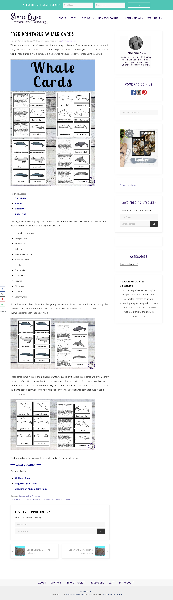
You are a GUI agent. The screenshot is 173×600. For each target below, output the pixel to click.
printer (18, 203)
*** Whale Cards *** (26, 465)
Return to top (86, 591)
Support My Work (128, 185)
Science (68, 499)
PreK (53, 499)
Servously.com (109, 594)
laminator (20, 208)
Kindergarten (46, 499)
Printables (36, 496)
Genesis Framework (74, 594)
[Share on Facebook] (2, 289)
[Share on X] (2, 294)
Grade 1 (22, 499)
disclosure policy (69, 40)
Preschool (60, 499)
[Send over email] (2, 304)
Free (16, 499)
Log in (119, 594)
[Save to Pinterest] (2, 299)
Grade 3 (36, 499)
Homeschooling (25, 496)
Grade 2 (29, 499)
